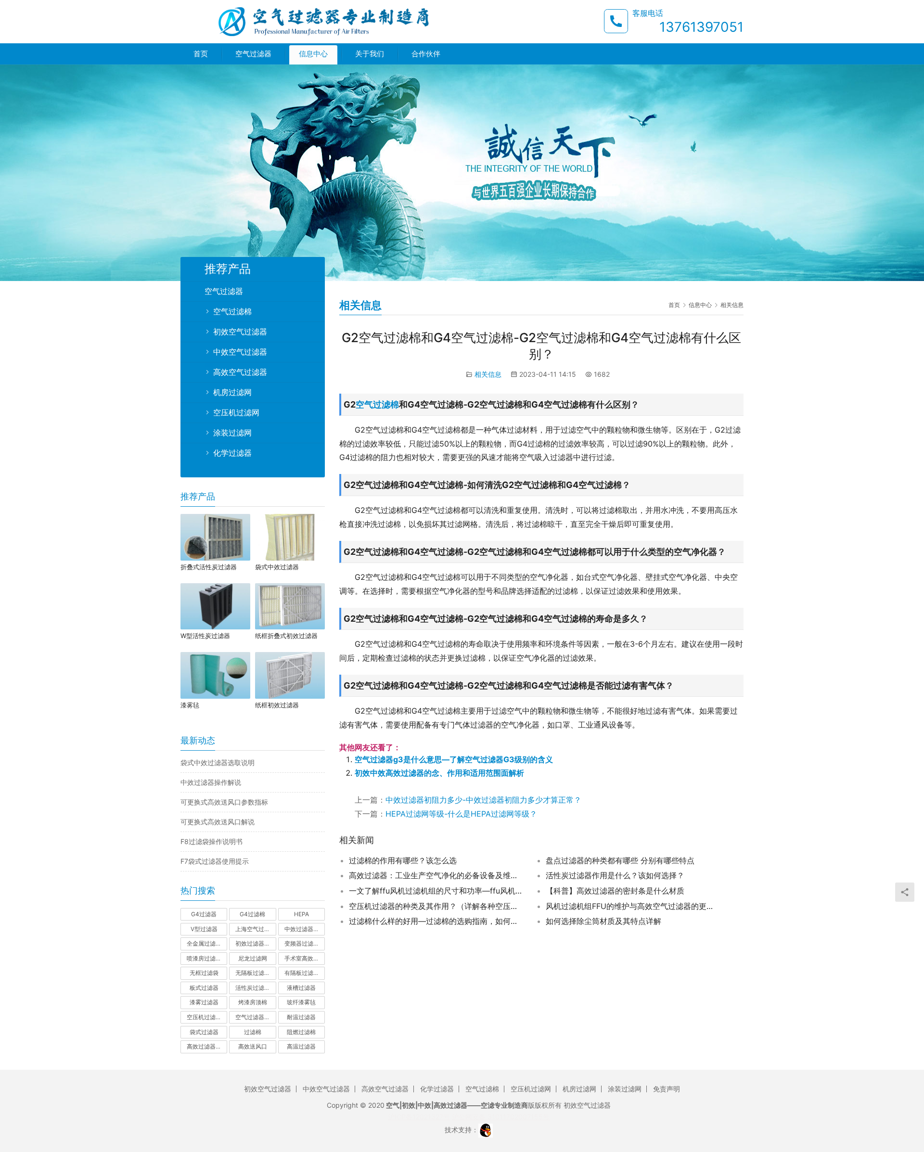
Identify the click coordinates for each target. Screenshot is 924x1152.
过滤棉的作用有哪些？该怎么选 (403, 860)
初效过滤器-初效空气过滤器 (255, 943)
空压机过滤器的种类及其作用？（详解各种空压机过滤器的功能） (435, 906)
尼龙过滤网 (252, 958)
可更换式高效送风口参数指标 (224, 802)
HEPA (301, 914)
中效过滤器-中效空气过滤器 (304, 929)
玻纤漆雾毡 (301, 1002)
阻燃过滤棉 (301, 1032)
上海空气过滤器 (255, 929)
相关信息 (488, 374)
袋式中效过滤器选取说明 (217, 762)
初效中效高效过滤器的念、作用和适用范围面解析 (439, 773)
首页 (200, 53)
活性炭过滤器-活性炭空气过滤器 (255, 987)
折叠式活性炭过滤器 (208, 567)
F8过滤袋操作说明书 (211, 841)
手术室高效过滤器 (304, 958)
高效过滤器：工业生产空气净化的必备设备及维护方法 (435, 875)
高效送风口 (252, 1046)
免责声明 (666, 1089)
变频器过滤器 (301, 943)
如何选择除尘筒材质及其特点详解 (603, 921)
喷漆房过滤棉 (204, 958)
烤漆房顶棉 (252, 1002)
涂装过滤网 (232, 432)
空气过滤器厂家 (255, 1017)
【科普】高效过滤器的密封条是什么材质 (615, 891)
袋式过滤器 (204, 1032)
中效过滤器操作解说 (210, 782)
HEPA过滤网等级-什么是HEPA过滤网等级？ (461, 814)
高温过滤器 (301, 1046)
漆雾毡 (189, 705)
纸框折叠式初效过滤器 (286, 636)
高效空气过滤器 (240, 372)
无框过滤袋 (204, 972)
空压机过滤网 (236, 412)
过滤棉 (252, 1032)
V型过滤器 (204, 929)
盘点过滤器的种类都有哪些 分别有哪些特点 (620, 860)
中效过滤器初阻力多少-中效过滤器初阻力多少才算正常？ (483, 800)
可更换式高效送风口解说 (217, 822)
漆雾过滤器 (204, 1002)
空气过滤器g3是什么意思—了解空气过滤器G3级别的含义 (454, 759)
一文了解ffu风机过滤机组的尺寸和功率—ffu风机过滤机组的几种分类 (435, 891)
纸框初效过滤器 (277, 705)
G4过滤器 (204, 914)
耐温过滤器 (301, 1017)
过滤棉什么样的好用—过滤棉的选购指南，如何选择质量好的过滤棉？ (435, 921)
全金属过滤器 (204, 943)
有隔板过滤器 (301, 972)
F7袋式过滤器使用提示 (214, 861)
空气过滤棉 (377, 404)
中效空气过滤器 (240, 352)
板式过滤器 (204, 987)
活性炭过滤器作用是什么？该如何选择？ (615, 875)
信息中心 (313, 53)
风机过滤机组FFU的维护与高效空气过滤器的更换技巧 (632, 906)
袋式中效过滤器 (277, 567)
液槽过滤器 (301, 987)
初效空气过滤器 (240, 331)
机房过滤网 (232, 392)
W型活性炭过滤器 (205, 636)
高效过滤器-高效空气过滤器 (207, 1046)
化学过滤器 (232, 453)
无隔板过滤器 (252, 972)
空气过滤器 (253, 53)
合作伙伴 (425, 53)
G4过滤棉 (252, 914)
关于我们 (369, 53)
